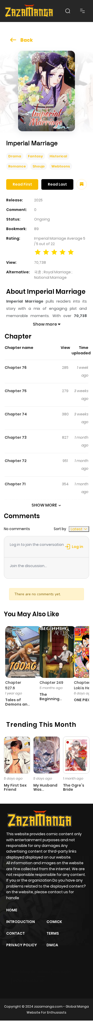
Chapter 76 (16, 367)
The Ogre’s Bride (73, 787)
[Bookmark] (81, 184)
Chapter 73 (16, 437)
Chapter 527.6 (13, 685)
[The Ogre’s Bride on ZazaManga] (76, 754)
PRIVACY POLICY (21, 945)
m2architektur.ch (28, 980)
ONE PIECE (83, 699)
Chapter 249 (51, 682)
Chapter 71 (15, 484)
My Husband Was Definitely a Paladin (45, 792)
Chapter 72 (16, 460)
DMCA (52, 945)
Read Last (57, 184)
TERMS (53, 933)
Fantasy (35, 156)
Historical (58, 156)
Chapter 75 (16, 390)
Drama (14, 156)
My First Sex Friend (15, 787)
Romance (17, 166)
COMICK (54, 921)
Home (11, 910)
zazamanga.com (48, 1006)
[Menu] (82, 10)
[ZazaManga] (29, 11)
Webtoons (60, 166)
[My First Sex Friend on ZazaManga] (17, 754)
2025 (38, 200)
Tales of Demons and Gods (17, 704)
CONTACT (15, 933)
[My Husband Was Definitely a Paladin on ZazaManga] (46, 754)
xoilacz (43, 971)
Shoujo (39, 166)
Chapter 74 (16, 414)
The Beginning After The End (49, 701)
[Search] (67, 11)
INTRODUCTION (20, 921)
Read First (22, 184)
